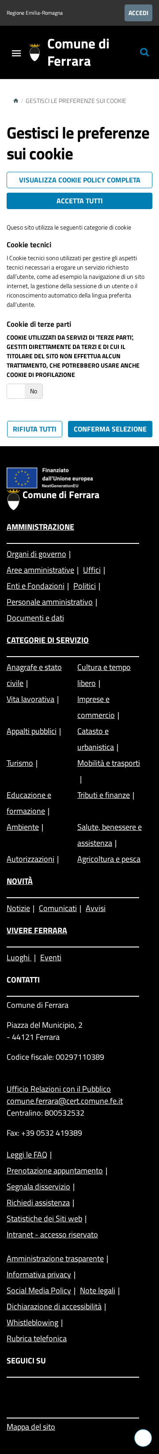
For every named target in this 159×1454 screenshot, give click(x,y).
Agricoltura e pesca (108, 859)
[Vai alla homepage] (38, 52)
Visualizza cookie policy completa (79, 179)
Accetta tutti (80, 200)
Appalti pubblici (32, 731)
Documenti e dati (35, 618)
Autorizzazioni (30, 859)
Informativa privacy (39, 1274)
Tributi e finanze (103, 795)
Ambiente (23, 827)
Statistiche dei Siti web (44, 1218)
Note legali (97, 1290)
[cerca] (144, 52)
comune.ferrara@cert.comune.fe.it (65, 1101)
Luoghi (19, 957)
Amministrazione (40, 527)
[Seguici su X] (46, 1391)
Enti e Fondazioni (35, 586)
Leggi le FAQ (27, 1155)
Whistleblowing (32, 1322)
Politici (84, 586)
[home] (16, 100)
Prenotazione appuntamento (55, 1171)
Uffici (92, 570)
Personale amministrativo (50, 602)
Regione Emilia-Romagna (35, 13)
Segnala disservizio (38, 1187)
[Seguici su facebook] (14, 1391)
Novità (20, 881)
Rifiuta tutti (35, 429)
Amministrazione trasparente (55, 1258)
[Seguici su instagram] (30, 1391)
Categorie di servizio (48, 640)
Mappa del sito (31, 1427)
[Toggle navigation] (16, 54)
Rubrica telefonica (37, 1338)
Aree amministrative (40, 570)
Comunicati (58, 908)
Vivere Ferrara (37, 930)
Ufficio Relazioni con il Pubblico (59, 1089)
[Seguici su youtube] (63, 1391)
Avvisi (96, 908)
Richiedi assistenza (38, 1202)
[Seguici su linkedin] (79, 1391)
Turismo (20, 763)
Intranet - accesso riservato (52, 1234)
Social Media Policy (39, 1290)
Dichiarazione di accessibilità (54, 1306)
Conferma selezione (110, 429)
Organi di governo (36, 554)
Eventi (50, 957)
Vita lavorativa (30, 699)
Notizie (18, 908)
